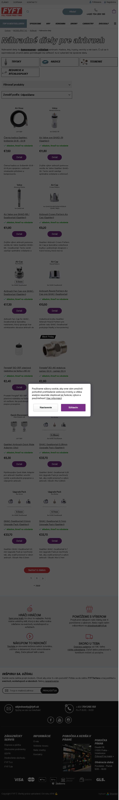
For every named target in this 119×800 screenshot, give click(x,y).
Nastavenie (46, 407)
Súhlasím (73, 407)
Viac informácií (54, 398)
